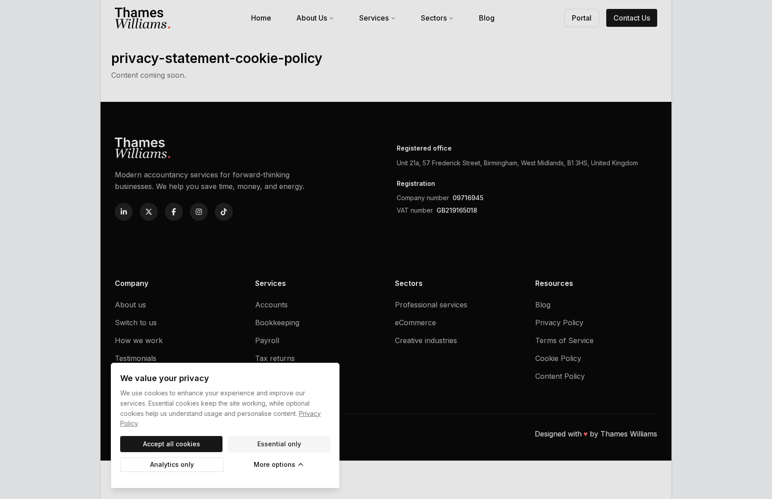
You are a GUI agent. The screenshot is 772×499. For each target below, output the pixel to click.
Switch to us (136, 322)
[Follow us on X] (149, 212)
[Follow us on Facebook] (174, 212)
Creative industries (426, 340)
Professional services (431, 304)
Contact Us (631, 17)
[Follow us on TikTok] (224, 212)
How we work (139, 340)
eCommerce (415, 322)
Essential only (279, 444)
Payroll (267, 340)
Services (374, 17)
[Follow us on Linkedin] (124, 212)
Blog (487, 17)
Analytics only (172, 464)
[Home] (142, 18)
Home (261, 17)
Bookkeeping (277, 322)
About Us (311, 17)
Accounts (271, 304)
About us (130, 304)
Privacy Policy (559, 322)
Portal (582, 17)
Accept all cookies (171, 444)
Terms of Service (564, 340)
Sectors (434, 17)
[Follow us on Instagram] (199, 212)
